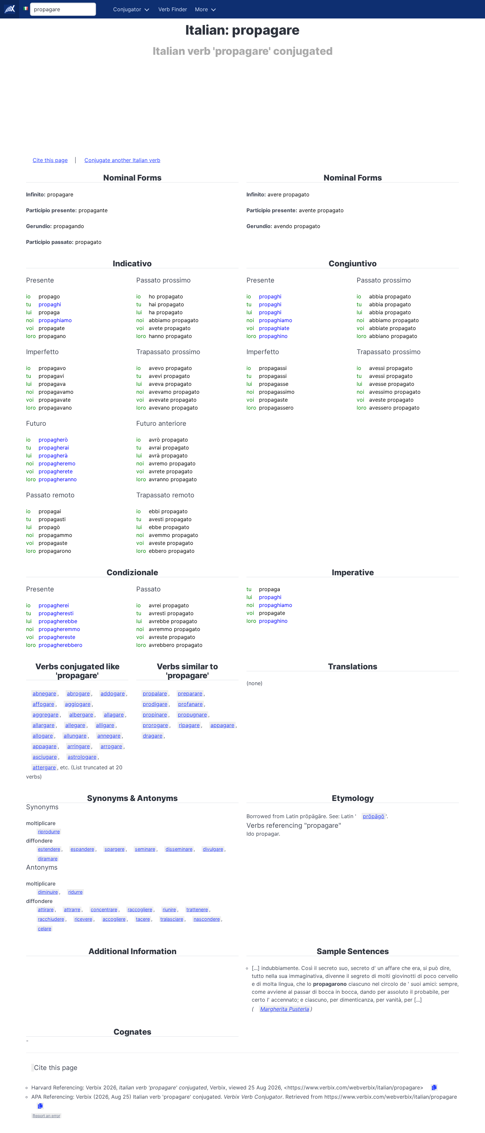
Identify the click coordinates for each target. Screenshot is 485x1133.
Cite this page (50, 160)
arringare (78, 746)
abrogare (78, 693)
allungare (75, 735)
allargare (43, 725)
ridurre (75, 892)
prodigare (155, 704)
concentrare (104, 909)
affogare (43, 704)
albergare (81, 714)
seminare (145, 849)
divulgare (213, 849)
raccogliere (140, 909)
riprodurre (49, 831)
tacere (143, 919)
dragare (152, 735)
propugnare (192, 714)
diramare (47, 858)
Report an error (46, 1115)
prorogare (155, 725)
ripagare (189, 725)
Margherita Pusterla (284, 1009)
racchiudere (51, 919)
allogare (43, 735)
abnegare (44, 693)
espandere (82, 849)
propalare (155, 693)
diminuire (48, 892)
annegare (108, 735)
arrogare (111, 746)
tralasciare (171, 919)
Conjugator (127, 9)
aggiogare (77, 704)
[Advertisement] (224, 103)
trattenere (197, 909)
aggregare (45, 714)
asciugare (45, 756)
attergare (44, 767)
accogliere (114, 919)
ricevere (83, 919)
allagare (114, 714)
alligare (105, 725)
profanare (190, 704)
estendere (49, 849)
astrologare (82, 756)
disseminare (179, 849)
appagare (44, 746)
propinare (155, 714)
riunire (169, 909)
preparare (190, 693)
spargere (114, 849)
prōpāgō (373, 816)
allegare (75, 725)
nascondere (207, 919)
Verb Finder (172, 9)
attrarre (72, 909)
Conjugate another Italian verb (122, 160)
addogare (113, 693)
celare (44, 928)
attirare (45, 909)
